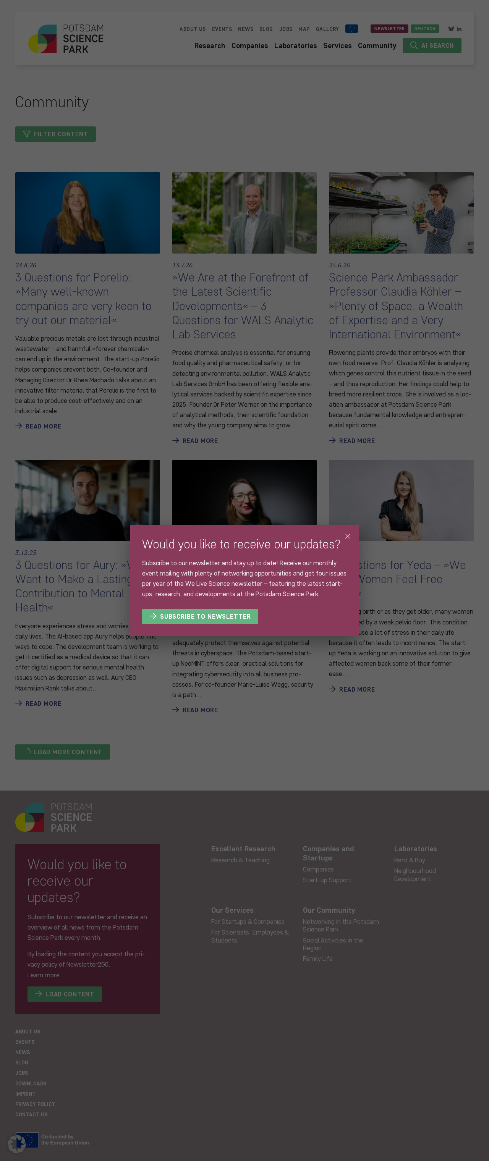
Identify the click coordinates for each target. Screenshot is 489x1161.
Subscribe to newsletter (205, 616)
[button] (17, 1144)
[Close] (347, 536)
